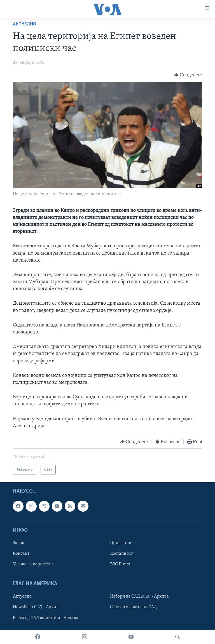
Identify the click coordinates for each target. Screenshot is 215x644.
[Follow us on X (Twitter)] (44, 506)
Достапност (121, 553)
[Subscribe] (83, 506)
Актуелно (24, 24)
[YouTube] (131, 637)
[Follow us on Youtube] (57, 506)
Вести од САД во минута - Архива (45, 618)
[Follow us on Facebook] (18, 506)
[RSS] (70, 506)
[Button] (188, 75)
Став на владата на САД (133, 607)
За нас (19, 543)
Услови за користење (34, 564)
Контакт (21, 553)
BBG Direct (120, 564)
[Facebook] (37, 637)
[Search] (177, 637)
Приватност (122, 543)
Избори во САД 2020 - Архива (139, 596)
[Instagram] (84, 637)
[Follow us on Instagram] (31, 506)
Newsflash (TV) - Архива (37, 607)
